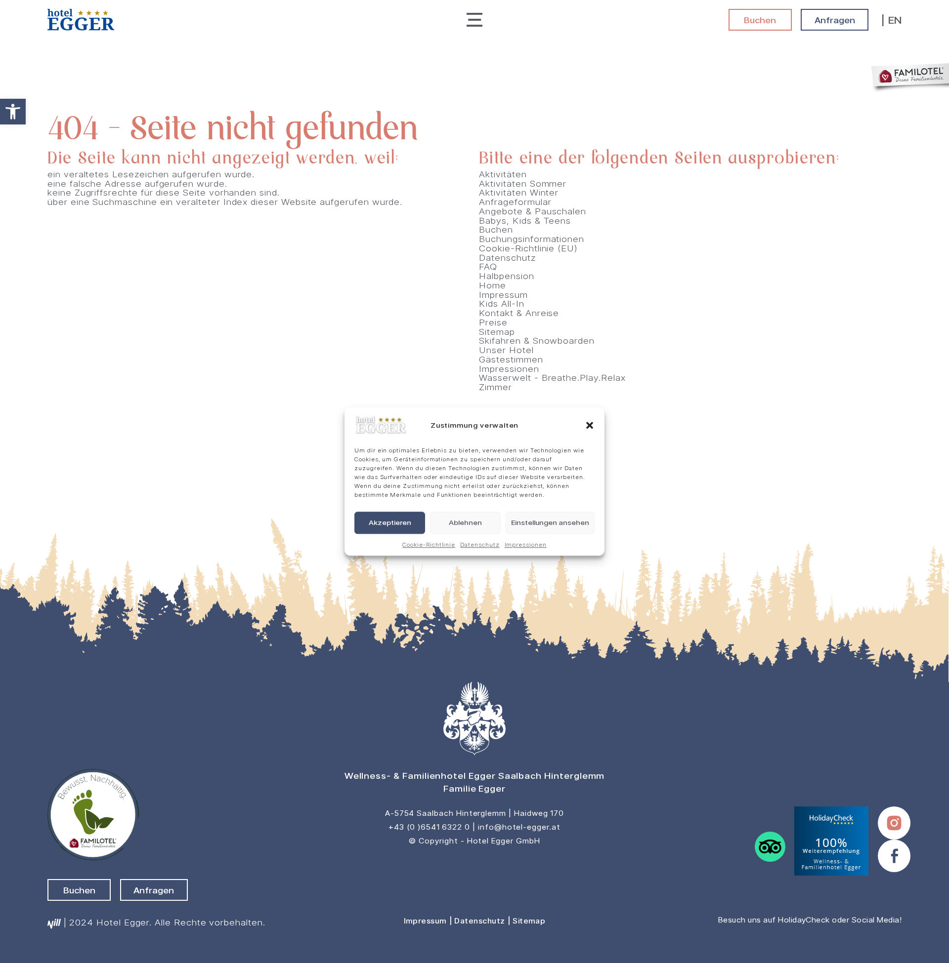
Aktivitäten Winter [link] (519, 192)
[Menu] (474, 19)
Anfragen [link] (835, 19)
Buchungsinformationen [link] (531, 238)
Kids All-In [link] (501, 303)
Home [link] (492, 285)
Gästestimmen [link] (511, 359)
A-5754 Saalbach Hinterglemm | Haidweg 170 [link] (474, 813)
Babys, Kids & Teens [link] (525, 220)
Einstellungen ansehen (550, 523)
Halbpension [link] (506, 275)
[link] (13, 111)
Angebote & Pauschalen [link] (532, 210)
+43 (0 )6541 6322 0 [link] (429, 827)
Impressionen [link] (526, 544)
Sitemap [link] (497, 331)
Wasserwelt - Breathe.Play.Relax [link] (552, 377)
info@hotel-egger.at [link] (519, 827)
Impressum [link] (503, 294)
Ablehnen (465, 523)
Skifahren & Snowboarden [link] (537, 340)
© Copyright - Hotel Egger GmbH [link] (474, 840)
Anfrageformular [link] (515, 201)
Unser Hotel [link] (506, 349)
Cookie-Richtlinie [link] (428, 544)
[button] (590, 426)
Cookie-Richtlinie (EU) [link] (528, 247)
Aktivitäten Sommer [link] (522, 183)
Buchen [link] (760, 19)
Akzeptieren (390, 523)
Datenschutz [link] (479, 544)
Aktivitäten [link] (502, 173)
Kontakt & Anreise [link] (519, 312)
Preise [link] (493, 322)
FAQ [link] (488, 266)
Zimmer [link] (495, 386)
